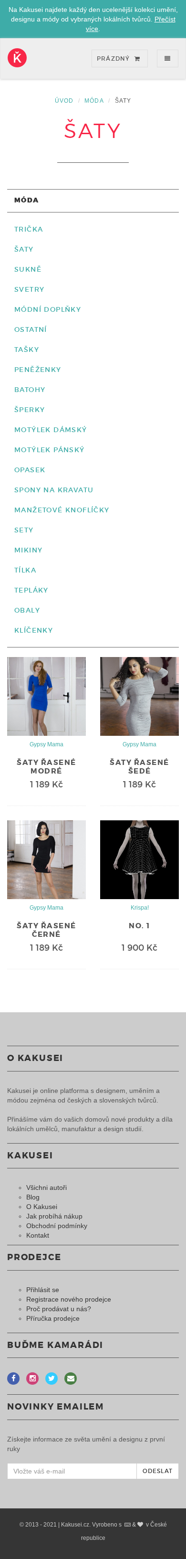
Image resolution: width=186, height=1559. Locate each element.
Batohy (29, 389)
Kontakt (37, 1235)
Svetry (29, 289)
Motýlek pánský (49, 449)
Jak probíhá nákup (54, 1216)
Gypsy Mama (46, 744)
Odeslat (158, 1470)
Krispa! (140, 907)
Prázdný (114, 58)
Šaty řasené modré (46, 767)
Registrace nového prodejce (68, 1299)
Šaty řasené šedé (139, 767)
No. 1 (139, 926)
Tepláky (31, 590)
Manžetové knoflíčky (62, 510)
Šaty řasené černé (46, 930)
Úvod (64, 100)
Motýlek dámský (50, 429)
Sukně (27, 269)
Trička (28, 229)
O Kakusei (41, 1206)
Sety (24, 530)
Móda (94, 100)
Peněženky (38, 369)
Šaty (24, 249)
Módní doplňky (47, 309)
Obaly (27, 610)
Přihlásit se (42, 1290)
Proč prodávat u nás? (58, 1309)
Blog (33, 1197)
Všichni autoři (46, 1187)
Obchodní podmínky (56, 1226)
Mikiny (28, 550)
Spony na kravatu (53, 490)
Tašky (26, 349)
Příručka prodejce (53, 1318)
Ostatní (30, 329)
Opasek (29, 470)
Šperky (29, 409)
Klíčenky (33, 630)
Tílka (25, 570)
